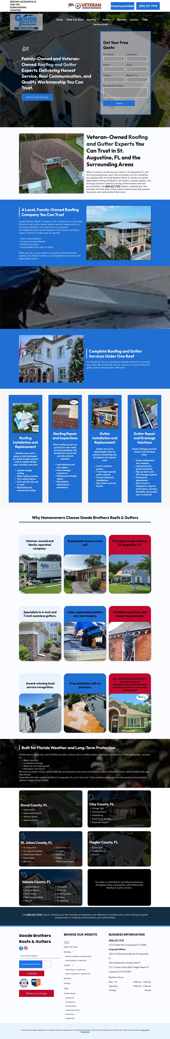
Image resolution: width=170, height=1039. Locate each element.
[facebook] (21, 948)
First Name (108, 54)
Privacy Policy (85, 1032)
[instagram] (26, 948)
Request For (132, 75)
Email (129, 64)
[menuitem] (60, 19)
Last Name (131, 54)
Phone (106, 64)
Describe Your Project (113, 85)
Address (107, 75)
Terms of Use (145, 1030)
